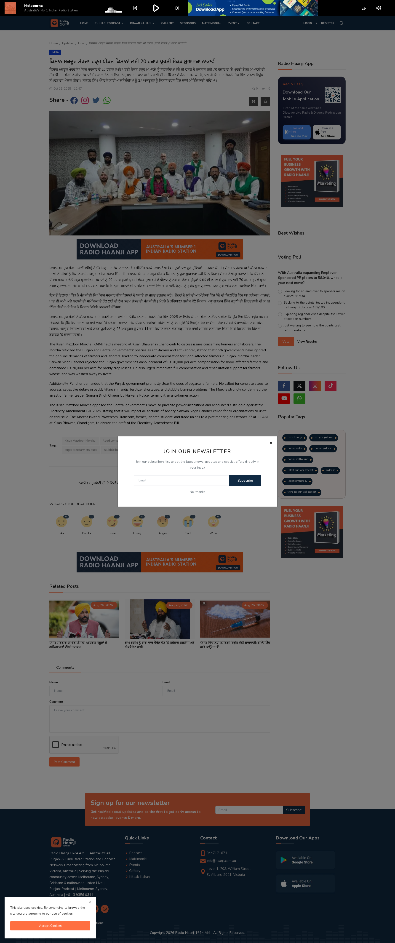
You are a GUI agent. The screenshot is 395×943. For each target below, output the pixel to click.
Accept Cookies (50, 926)
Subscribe (245, 480)
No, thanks (197, 492)
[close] (90, 901)
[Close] (271, 443)
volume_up (379, 8)
